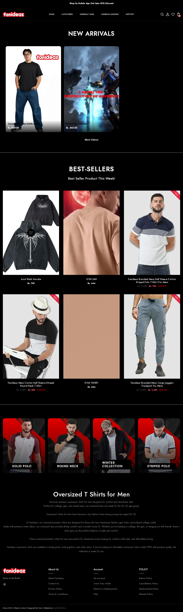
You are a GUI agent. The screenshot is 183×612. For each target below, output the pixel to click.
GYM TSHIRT (91, 383)
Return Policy (145, 578)
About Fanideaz (56, 578)
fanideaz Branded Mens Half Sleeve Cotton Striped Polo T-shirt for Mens (152, 281)
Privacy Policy (55, 588)
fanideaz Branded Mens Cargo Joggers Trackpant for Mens (152, 384)
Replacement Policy (148, 588)
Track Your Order (102, 583)
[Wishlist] (173, 15)
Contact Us (53, 583)
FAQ (96, 594)
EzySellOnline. (59, 608)
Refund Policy (146, 594)
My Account (99, 578)
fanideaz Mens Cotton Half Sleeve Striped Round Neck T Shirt (31, 384)
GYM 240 (91, 279)
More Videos (91, 140)
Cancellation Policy (148, 583)
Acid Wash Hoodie (31, 279)
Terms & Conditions (58, 594)
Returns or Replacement (105, 588)
